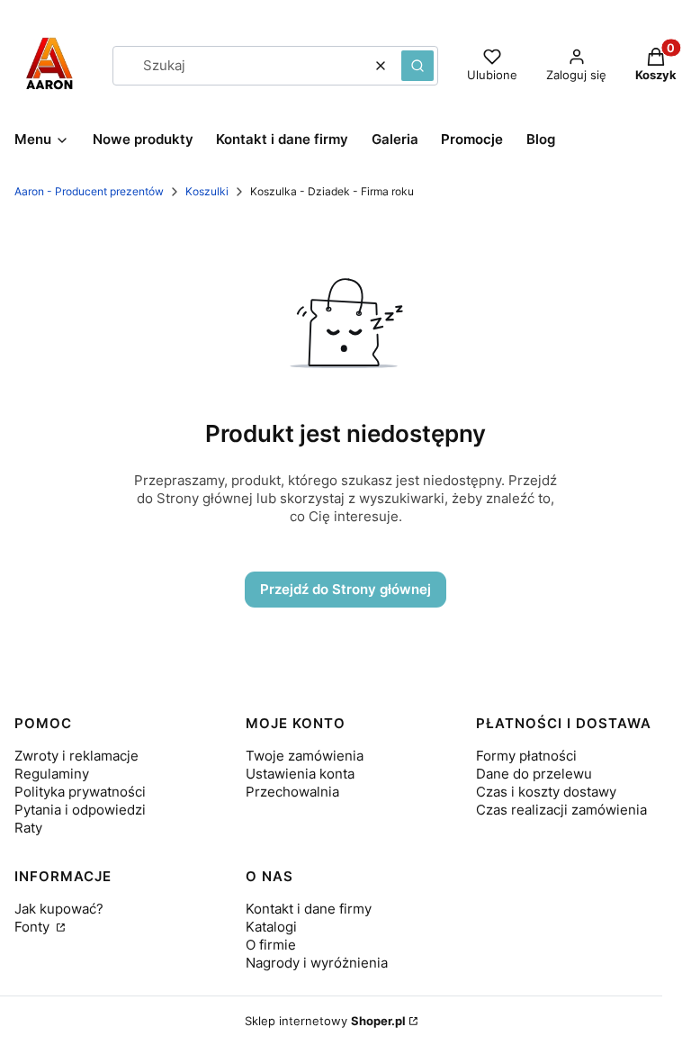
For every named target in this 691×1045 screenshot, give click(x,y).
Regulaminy (51, 773)
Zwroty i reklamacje (76, 755)
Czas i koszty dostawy (546, 791)
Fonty (33, 926)
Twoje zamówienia (304, 755)
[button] (417, 65)
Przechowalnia (292, 791)
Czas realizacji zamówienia (561, 809)
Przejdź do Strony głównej (345, 589)
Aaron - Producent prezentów (89, 191)
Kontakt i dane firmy (309, 908)
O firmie (271, 944)
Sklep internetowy (325, 1020)
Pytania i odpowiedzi (80, 809)
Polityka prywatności (80, 791)
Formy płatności (526, 755)
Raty (28, 827)
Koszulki (207, 191)
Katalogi (271, 926)
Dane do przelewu (534, 773)
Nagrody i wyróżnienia (317, 962)
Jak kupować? (58, 908)
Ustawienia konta (300, 773)
